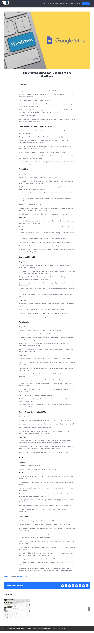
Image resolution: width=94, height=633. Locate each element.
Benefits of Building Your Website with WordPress (17, 609)
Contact (50, 628)
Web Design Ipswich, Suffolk (59, 628)
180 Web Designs (16, 628)
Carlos (6, 576)
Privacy (30, 628)
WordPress (25, 576)
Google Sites (19, 576)
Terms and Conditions (43, 628)
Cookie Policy (35, 628)
